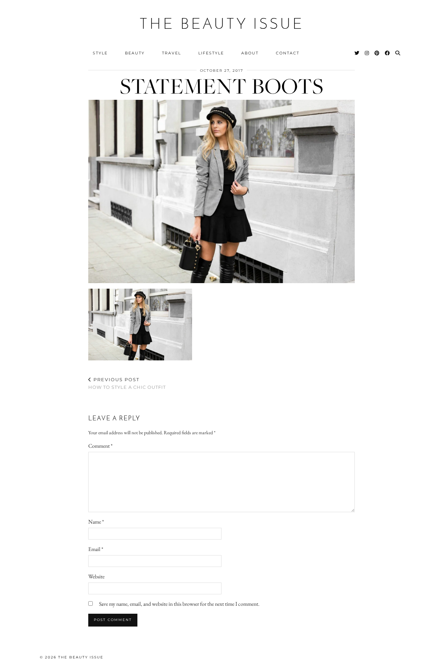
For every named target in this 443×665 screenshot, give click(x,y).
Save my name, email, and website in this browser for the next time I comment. (179, 603)
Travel (171, 53)
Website (96, 576)
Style (100, 53)
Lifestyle (211, 53)
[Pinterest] (377, 53)
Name (96, 521)
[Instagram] (367, 53)
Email (95, 549)
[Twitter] (357, 53)
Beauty (135, 53)
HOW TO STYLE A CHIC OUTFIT (127, 383)
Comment (100, 445)
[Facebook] (387, 53)
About (250, 53)
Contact (287, 53)
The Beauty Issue (221, 25)
